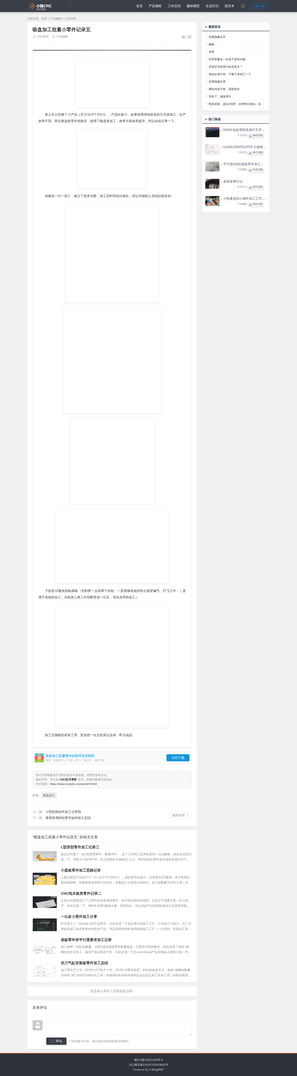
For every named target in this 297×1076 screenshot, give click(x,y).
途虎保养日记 (233, 181)
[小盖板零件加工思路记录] (45, 876)
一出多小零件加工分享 (79, 917)
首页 (139, 6)
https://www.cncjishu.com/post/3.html (73, 783)
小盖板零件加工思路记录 (81, 870)
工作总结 (174, 6)
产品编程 (155, 6)
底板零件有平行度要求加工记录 (86, 940)
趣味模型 (193, 6)
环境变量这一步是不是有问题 (227, 59)
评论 (59, 1041)
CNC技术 (43, 36)
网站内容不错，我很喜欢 (224, 89)
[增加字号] (184, 37)
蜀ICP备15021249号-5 (148, 1059)
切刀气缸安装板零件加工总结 (84, 963)
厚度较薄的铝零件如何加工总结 (68, 818)
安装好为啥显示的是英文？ (226, 66)
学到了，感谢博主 (220, 96)
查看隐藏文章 (217, 81)
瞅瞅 (211, 44)
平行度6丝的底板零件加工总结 (245, 164)
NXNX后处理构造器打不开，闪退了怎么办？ (255, 130)
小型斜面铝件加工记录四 (63, 811)
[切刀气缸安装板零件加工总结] (45, 969)
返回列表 (178, 815)
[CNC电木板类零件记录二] (45, 899)
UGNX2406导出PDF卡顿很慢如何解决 (251, 147)
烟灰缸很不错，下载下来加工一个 (230, 74)
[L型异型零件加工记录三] (45, 853)
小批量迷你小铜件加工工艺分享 (246, 198)
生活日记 (212, 6)
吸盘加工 (49, 795)
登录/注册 (259, 6)
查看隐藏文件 (217, 36)
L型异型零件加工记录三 (80, 847)
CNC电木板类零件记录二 (81, 893)
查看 (211, 51)
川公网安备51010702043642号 (148, 1064)
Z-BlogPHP (156, 1069)
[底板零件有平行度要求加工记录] (45, 945)
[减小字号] (189, 37)
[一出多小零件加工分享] (45, 922)
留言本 (229, 6)
